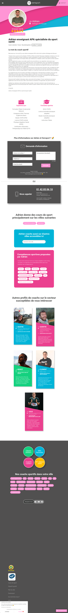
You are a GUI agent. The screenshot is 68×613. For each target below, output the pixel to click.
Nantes (13, 482)
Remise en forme (34, 278)
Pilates (27, 268)
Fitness (21, 268)
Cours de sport (12, 583)
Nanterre (40, 488)
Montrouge (39, 482)
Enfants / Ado (33, 272)
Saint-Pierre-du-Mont (29, 223)
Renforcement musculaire (25, 282)
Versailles (21, 488)
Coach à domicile (12, 45)
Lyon (25, 478)
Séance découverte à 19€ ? (17, 34)
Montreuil (46, 488)
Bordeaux (37, 478)
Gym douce (38, 275)
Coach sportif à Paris (16, 478)
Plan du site (11, 590)
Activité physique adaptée (25, 275)
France (19, 45)
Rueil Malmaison (42, 485)
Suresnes (50, 485)
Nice (50, 478)
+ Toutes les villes (15, 492)
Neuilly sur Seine (21, 482)
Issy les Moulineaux (30, 485)
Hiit (45, 275)
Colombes (21, 485)
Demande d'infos (62, 610)
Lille (54, 478)
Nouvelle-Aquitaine (26, 45)
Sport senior (43, 272)
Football (43, 268)
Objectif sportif (12, 586)
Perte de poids (22, 278)
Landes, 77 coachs (36, 45)
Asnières (47, 482)
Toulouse (44, 478)
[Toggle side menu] (2, 3)
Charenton (13, 488)
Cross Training (22, 272)
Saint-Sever (41, 223)
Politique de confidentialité (6, 607)
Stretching (35, 268)
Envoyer (45, 165)
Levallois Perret (31, 482)
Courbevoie (13, 485)
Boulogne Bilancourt (30, 488)
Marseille (30, 478)
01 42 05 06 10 (44, 189)
